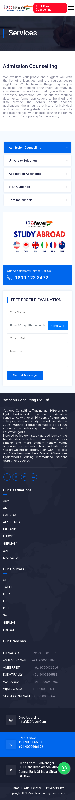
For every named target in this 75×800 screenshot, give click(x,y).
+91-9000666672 (31, 747)
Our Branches (33, 788)
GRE (6, 580)
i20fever (36, 793)
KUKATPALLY (17, 674)
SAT (6, 615)
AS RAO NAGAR (17, 660)
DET (6, 608)
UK (5, 508)
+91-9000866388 (31, 742)
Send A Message (25, 375)
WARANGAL (17, 682)
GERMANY (10, 543)
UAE (6, 551)
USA (6, 500)
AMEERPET (18, 667)
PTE (6, 601)
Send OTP (58, 326)
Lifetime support (20, 200)
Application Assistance (25, 174)
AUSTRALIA (12, 522)
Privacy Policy (55, 788)
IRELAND (9, 529)
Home (15, 788)
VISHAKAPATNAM (18, 696)
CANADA (9, 515)
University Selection (23, 160)
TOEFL (8, 587)
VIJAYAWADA (17, 689)
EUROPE (9, 536)
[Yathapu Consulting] (18, 8)
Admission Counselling (25, 147)
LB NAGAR (17, 653)
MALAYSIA (10, 558)
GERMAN (9, 622)
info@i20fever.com (32, 722)
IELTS (7, 594)
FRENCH (9, 630)
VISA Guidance (19, 187)
